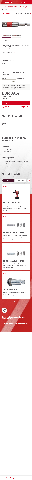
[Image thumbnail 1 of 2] (6, 35)
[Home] (8, 2)
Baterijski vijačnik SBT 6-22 (12, 202)
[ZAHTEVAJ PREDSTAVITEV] (6, 478)
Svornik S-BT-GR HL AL (11, 289)
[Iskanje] (28, 2)
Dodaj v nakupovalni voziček (17, 103)
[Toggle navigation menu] (3, 2)
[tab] (6, 13)
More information (7, 52)
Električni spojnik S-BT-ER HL (13, 261)
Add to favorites (8, 107)
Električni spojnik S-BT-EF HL (13, 232)
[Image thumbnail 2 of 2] (16, 35)
